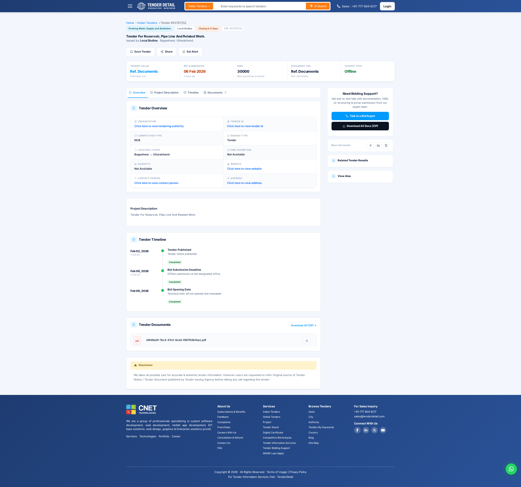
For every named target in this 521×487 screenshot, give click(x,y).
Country (313, 432)
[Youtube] (383, 430)
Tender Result (271, 427)
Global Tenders (271, 416)
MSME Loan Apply (273, 453)
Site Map (314, 442)
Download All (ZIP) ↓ (303, 325)
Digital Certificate (273, 432)
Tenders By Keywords (321, 427)
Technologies (147, 436)
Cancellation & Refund (230, 437)
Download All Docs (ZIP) (362, 126)
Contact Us (223, 442)
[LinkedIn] (378, 145)
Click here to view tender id (245, 126)
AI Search (320, 6)
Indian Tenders (198, 6)
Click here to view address (244, 183)
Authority (314, 422)
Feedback (223, 416)
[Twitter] (374, 430)
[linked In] (366, 430)
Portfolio (164, 436)
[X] (386, 145)
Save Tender (142, 51)
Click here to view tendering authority (159, 126)
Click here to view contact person (156, 183)
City (311, 416)
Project (267, 422)
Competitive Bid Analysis (277, 437)
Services (131, 436)
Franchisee (223, 427)
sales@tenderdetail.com (369, 416)
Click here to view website (244, 168)
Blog (311, 437)
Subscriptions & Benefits (231, 411)
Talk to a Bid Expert (362, 116)
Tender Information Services (279, 442)
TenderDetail (285, 476)
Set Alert (192, 51)
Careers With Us (226, 432)
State (312, 411)
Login (387, 6)
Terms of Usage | (277, 472)
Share (169, 51)
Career (176, 436)
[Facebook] (370, 145)
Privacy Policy (297, 472)
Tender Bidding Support (276, 448)
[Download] (307, 340)
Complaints (223, 422)
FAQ (219, 448)
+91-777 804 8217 (365, 411)
